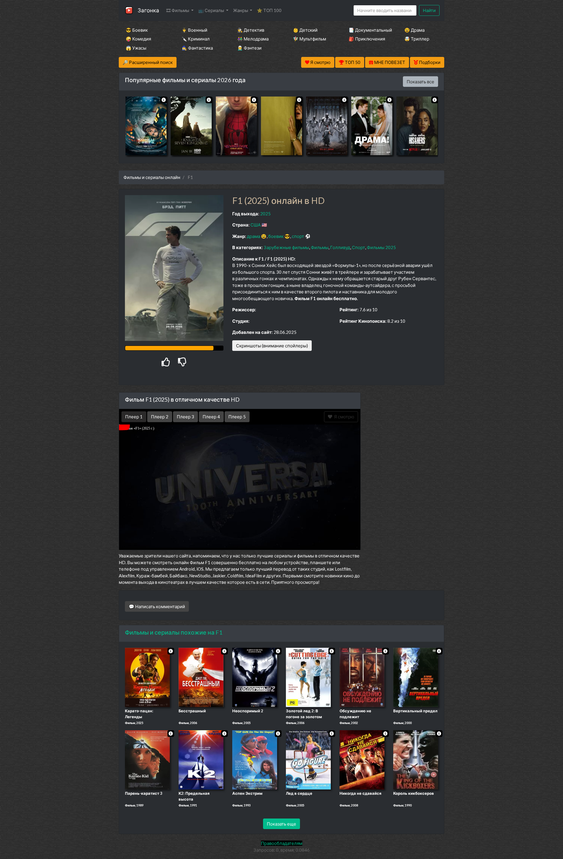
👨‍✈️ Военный (194, 30)
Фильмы (319, 247)
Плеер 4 (211, 416)
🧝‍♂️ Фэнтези (249, 47)
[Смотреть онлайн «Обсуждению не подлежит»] (362, 677)
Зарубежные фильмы (286, 247)
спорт (298, 236)
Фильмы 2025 (381, 247)
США (255, 224)
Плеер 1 (134, 416)
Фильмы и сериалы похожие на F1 (174, 632)
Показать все (420, 81)
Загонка (148, 10)
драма (253, 236)
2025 (265, 213)
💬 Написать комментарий (157, 606)
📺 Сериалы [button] (211, 10)
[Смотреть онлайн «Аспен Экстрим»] (254, 759)
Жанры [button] (241, 10)
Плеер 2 (159, 416)
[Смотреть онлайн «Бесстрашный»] (201, 677)
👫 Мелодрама (253, 38)
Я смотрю (343, 416)
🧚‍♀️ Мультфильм (309, 38)
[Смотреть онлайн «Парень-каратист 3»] (147, 759)
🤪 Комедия (138, 38)
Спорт (358, 247)
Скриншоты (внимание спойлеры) (272, 345)
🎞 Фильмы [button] (178, 10)
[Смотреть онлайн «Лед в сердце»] (308, 759)
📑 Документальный (369, 30)
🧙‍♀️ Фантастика (197, 47)
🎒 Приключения (367, 38)
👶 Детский (305, 30)
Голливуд (340, 247)
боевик (276, 236)
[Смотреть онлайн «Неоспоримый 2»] (254, 677)
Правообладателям (281, 843)
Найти (429, 10)
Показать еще (281, 823)
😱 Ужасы (136, 47)
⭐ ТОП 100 (269, 10)
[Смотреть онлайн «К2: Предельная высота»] (201, 759)
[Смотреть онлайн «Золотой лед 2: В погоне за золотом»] (308, 677)
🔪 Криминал (196, 38)
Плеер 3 (185, 416)
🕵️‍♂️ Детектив (250, 30)
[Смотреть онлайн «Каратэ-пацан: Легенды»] (147, 677)
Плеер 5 (237, 416)
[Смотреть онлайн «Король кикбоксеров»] (415, 759)
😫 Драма (414, 30)
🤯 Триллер (416, 38)
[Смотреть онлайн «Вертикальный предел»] (415, 677)
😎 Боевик (137, 30)
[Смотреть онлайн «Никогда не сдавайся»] (362, 759)
